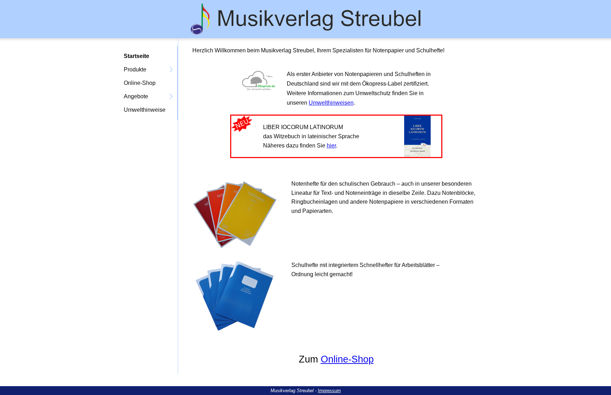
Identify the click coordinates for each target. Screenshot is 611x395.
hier (331, 146)
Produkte (135, 69)
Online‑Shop (140, 83)
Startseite (136, 56)
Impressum (329, 390)
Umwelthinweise (144, 110)
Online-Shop (347, 359)
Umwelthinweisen (331, 103)
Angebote (136, 96)
